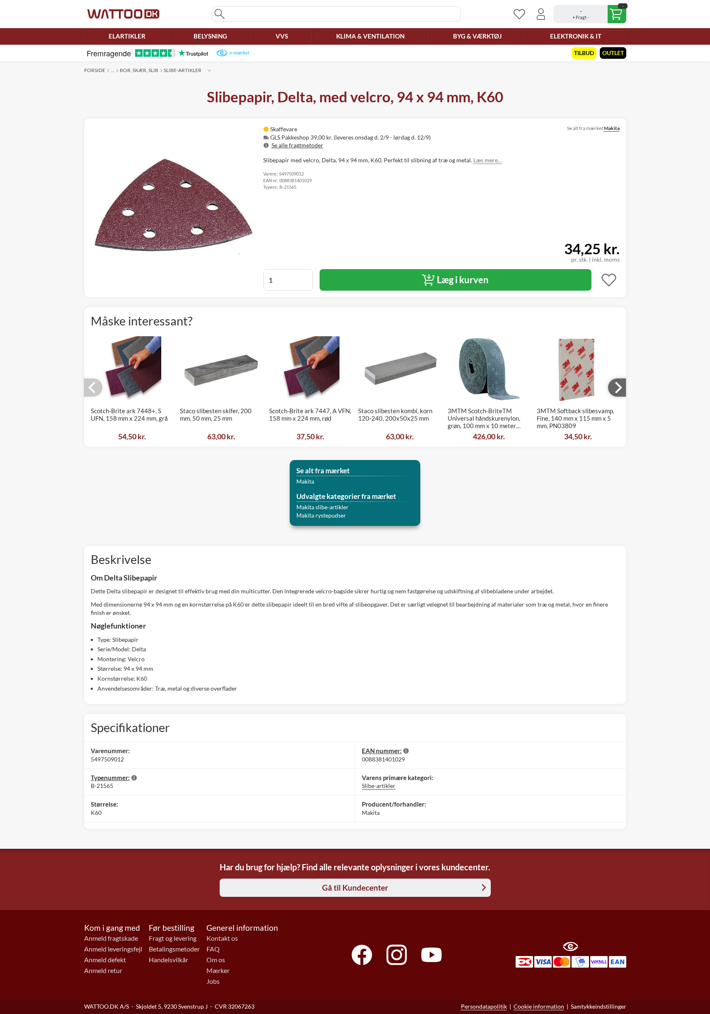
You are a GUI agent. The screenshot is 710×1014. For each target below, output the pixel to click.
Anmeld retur (103, 970)
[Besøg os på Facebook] (362, 955)
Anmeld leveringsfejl (113, 949)
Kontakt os (222, 938)
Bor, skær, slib (139, 70)
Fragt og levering (172, 938)
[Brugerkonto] (541, 14)
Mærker (218, 970)
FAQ (213, 949)
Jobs (213, 981)
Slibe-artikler (182, 70)
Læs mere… (487, 160)
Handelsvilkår (168, 959)
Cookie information (539, 1006)
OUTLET (613, 52)
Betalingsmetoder (174, 949)
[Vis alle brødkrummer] (209, 70)
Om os (215, 959)
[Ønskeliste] (519, 14)
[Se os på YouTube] (431, 955)
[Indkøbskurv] (589, 14)
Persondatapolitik (484, 1006)
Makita (612, 128)
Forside (94, 70)
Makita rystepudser (321, 515)
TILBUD (584, 52)
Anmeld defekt (105, 959)
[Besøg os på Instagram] (397, 955)
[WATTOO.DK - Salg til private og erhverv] (123, 14)
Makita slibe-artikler (322, 507)
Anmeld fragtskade (111, 938)
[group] (369, 137)
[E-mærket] (233, 53)
